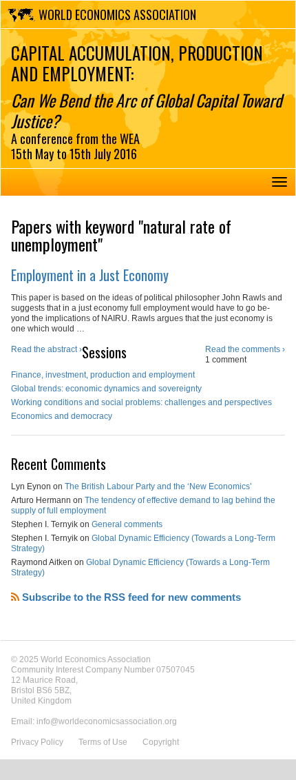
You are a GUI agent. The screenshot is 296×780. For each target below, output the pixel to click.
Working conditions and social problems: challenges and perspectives (141, 402)
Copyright (160, 742)
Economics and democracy (61, 416)
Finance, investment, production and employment (103, 375)
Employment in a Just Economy (90, 275)
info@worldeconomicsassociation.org (106, 721)
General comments (127, 524)
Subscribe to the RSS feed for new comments (130, 597)
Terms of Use (102, 742)
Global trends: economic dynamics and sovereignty (106, 388)
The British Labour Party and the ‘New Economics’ (158, 486)
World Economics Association (117, 14)
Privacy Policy (37, 742)
